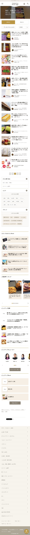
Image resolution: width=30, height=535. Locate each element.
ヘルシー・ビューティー (7, 440)
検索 (27, 3)
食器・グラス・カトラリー (7, 476)
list (12, 419)
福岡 (13, 201)
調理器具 (3, 480)
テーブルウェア (5, 484)
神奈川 (8, 201)
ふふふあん (23, 217)
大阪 (22, 201)
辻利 (11, 217)
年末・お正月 (4, 452)
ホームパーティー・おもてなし (8, 436)
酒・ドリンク (4, 472)
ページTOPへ (15, 415)
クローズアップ (5, 492)
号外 (2, 508)
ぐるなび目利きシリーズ (13, 529)
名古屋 (12, 198)
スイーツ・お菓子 (6, 186)
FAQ (8, 531)
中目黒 (17, 201)
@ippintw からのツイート (7, 516)
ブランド (5, 209)
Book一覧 (17, 521)
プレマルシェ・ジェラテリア (10, 223)
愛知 (8, 198)
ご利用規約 (21, 529)
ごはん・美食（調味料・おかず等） (9, 464)
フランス (22, 198)
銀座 (4, 198)
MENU (2, 3)
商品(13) (22, 22)
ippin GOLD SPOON (6, 512)
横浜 (17, 198)
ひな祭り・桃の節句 (6, 456)
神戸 (4, 201)
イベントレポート (5, 488)
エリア (4, 190)
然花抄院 (19, 223)
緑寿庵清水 (16, 217)
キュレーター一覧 (5, 521)
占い (2, 496)
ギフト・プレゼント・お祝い (8, 428)
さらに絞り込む (6, 179)
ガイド (3, 500)
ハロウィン (4, 444)
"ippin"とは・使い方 (6, 523)
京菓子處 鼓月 (6, 220)
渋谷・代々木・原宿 (11, 204)
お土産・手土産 (5, 432)
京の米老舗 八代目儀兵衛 (16, 220)
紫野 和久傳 (6, 217)
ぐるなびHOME (4, 529)
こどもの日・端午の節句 (7, 460)
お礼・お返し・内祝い (7, 182)
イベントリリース (5, 504)
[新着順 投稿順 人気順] (23, 27)
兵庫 (4, 204)
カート (24, 3)
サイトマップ (4, 531)
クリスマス (4, 448)
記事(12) (8, 22)
